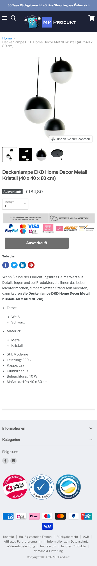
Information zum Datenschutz (67, 541)
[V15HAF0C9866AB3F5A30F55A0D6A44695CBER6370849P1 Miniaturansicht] (9, 154)
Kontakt (8, 537)
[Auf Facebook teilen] (5, 265)
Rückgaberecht (67, 537)
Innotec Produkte (73, 546)
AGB (86, 537)
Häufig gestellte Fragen (35, 537)
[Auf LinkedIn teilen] (22, 265)
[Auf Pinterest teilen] (31, 265)
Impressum (48, 546)
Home (7, 38)
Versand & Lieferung (48, 551)
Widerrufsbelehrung (21, 546)
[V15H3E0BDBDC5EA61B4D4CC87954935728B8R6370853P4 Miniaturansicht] (57, 154)
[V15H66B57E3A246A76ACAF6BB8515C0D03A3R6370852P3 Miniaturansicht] (41, 154)
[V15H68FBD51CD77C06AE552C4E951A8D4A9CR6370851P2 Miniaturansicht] (25, 154)
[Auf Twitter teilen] (14, 265)
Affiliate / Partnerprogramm (23, 541)
